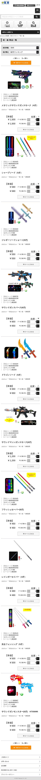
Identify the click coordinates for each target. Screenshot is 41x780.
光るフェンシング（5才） (13, 644)
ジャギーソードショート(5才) (15, 240)
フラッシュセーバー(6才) (13, 509)
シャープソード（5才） (12, 173)
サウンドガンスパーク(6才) (14, 307)
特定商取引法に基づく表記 (9, 770)
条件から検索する (7, 32)
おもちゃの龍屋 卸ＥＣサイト (9, 36)
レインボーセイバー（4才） (14, 577)
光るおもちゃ (13, 109)
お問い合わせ (5, 761)
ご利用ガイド (5, 757)
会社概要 (3, 766)
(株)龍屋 (27, 109)
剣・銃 (21, 109)
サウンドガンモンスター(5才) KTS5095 (20, 711)
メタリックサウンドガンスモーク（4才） (20, 105)
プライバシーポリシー (7, 774)
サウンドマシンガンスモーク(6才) (17, 442)
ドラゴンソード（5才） (12, 375)
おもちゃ (4, 109)
